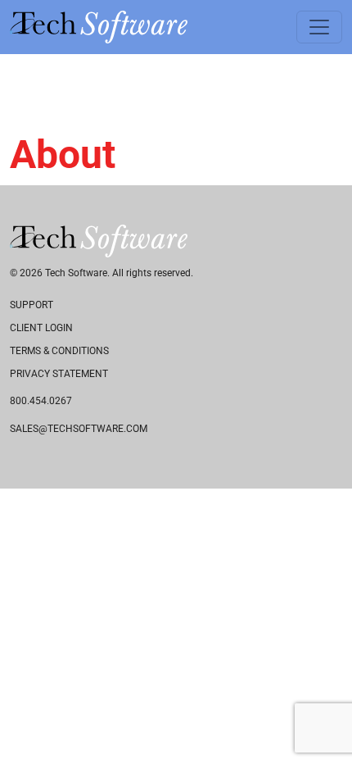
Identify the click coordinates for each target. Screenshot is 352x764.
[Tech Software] (98, 27)
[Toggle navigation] (319, 27)
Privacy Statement (59, 374)
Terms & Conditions (59, 351)
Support (31, 305)
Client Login (41, 328)
